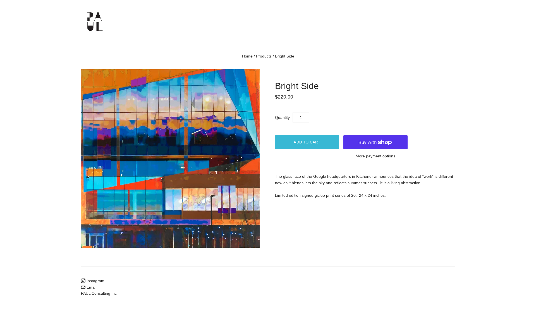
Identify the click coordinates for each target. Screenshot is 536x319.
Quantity (282, 117)
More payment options (375, 156)
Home (247, 56)
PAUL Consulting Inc (99, 293)
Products (264, 56)
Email (90, 287)
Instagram (94, 281)
